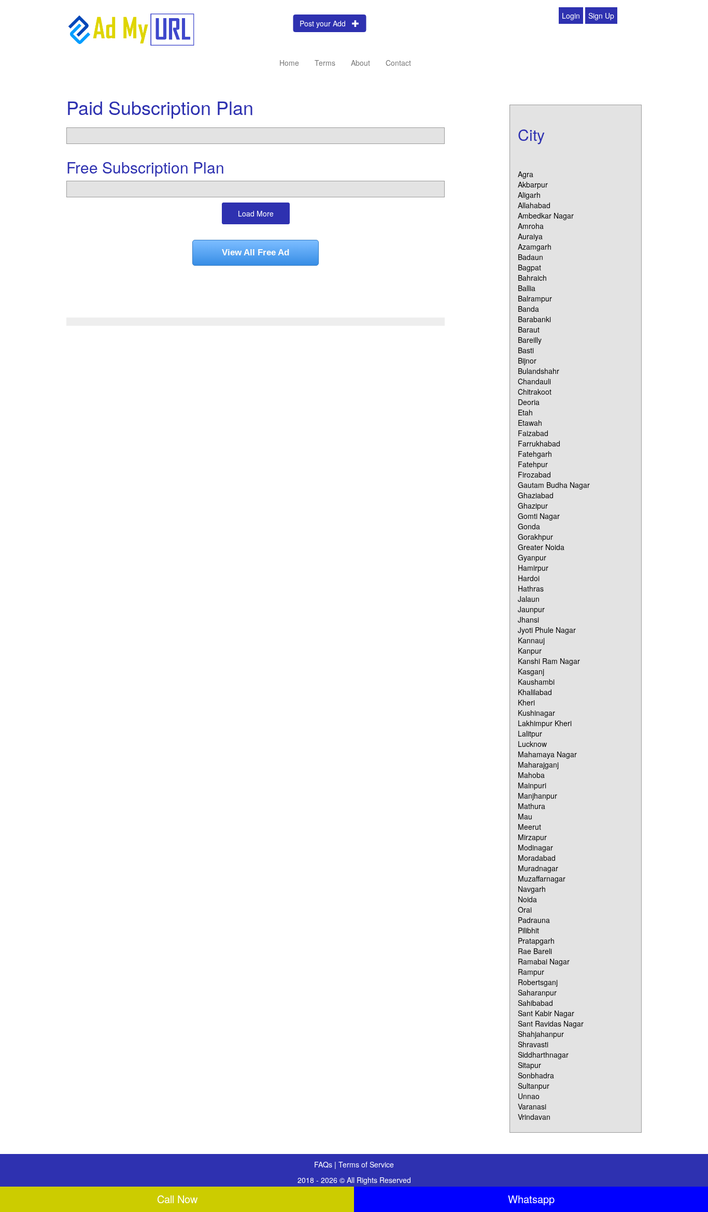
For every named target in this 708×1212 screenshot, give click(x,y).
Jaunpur (531, 609)
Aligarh (529, 195)
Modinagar (535, 847)
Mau (525, 816)
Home (289, 62)
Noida (527, 899)
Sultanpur (533, 1085)
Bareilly (530, 340)
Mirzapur (532, 837)
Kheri (526, 702)
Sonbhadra (536, 1075)
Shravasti (533, 1044)
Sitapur (529, 1065)
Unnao (529, 1096)
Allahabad (534, 205)
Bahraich (532, 277)
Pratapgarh (536, 940)
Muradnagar (538, 868)
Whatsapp (531, 1198)
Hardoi (529, 578)
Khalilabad (535, 692)
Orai (525, 909)
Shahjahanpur (541, 1034)
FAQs (324, 1164)
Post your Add (326, 23)
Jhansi (528, 619)
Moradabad (537, 858)
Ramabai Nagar (544, 961)
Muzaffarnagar (541, 878)
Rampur (531, 971)
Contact (398, 62)
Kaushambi (536, 681)
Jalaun (529, 599)
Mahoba (531, 775)
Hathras (531, 588)
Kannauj (531, 640)
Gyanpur (532, 557)
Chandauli (534, 381)
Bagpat (529, 267)
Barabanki (534, 319)
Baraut (529, 329)
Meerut (529, 826)
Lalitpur (530, 733)
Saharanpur (537, 992)
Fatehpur (533, 464)
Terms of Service (366, 1164)
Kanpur (530, 650)
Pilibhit (528, 930)
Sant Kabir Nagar (546, 1013)
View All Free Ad (255, 252)
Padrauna (534, 920)
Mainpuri (532, 785)
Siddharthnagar (543, 1054)
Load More (256, 213)
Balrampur (535, 298)
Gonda (529, 526)
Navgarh (532, 889)
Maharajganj (538, 764)
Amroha (531, 226)
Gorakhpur (535, 536)
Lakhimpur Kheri (545, 723)
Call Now (177, 1198)
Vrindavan (534, 1117)
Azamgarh (534, 246)
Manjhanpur (537, 795)
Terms (325, 62)
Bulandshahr (538, 371)
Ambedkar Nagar (546, 215)
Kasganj (531, 671)
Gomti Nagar (539, 516)
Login (571, 15)
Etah (525, 412)
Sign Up (601, 15)
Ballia (526, 288)
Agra (525, 174)
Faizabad (533, 433)
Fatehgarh (535, 454)
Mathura (531, 806)
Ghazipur (533, 505)
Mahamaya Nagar (547, 754)
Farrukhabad (539, 443)
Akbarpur (533, 184)
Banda (528, 309)
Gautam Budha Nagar (554, 485)
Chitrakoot (534, 391)
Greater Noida (541, 547)
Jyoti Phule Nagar (547, 630)
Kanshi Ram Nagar (549, 661)
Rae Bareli (535, 951)
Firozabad (534, 474)
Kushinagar (536, 713)
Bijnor (527, 360)
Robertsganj (538, 982)
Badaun (530, 257)
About (360, 62)
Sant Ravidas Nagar (551, 1023)
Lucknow (532, 744)
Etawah (530, 422)
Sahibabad (535, 1003)
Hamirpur (533, 567)
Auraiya (530, 236)
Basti (526, 350)
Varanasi (532, 1106)
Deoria (529, 402)
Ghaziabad (536, 495)
